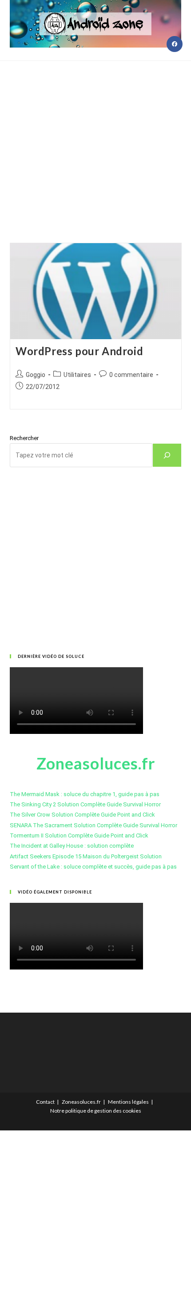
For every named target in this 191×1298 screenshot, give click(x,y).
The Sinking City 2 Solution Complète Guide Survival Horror (85, 804)
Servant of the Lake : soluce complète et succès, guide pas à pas (93, 866)
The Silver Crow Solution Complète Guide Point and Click (82, 814)
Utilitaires (77, 374)
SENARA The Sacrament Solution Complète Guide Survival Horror (93, 825)
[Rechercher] (167, 455)
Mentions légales (128, 1101)
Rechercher (24, 438)
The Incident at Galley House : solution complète (72, 845)
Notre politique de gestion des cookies (95, 1110)
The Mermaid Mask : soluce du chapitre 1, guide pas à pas (84, 794)
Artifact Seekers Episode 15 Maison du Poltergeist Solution (86, 856)
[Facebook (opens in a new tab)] (175, 44)
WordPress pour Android (79, 351)
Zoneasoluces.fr (81, 1101)
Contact (45, 1101)
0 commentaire (131, 374)
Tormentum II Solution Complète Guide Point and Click (79, 835)
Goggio (35, 374)
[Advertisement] (95, 140)
